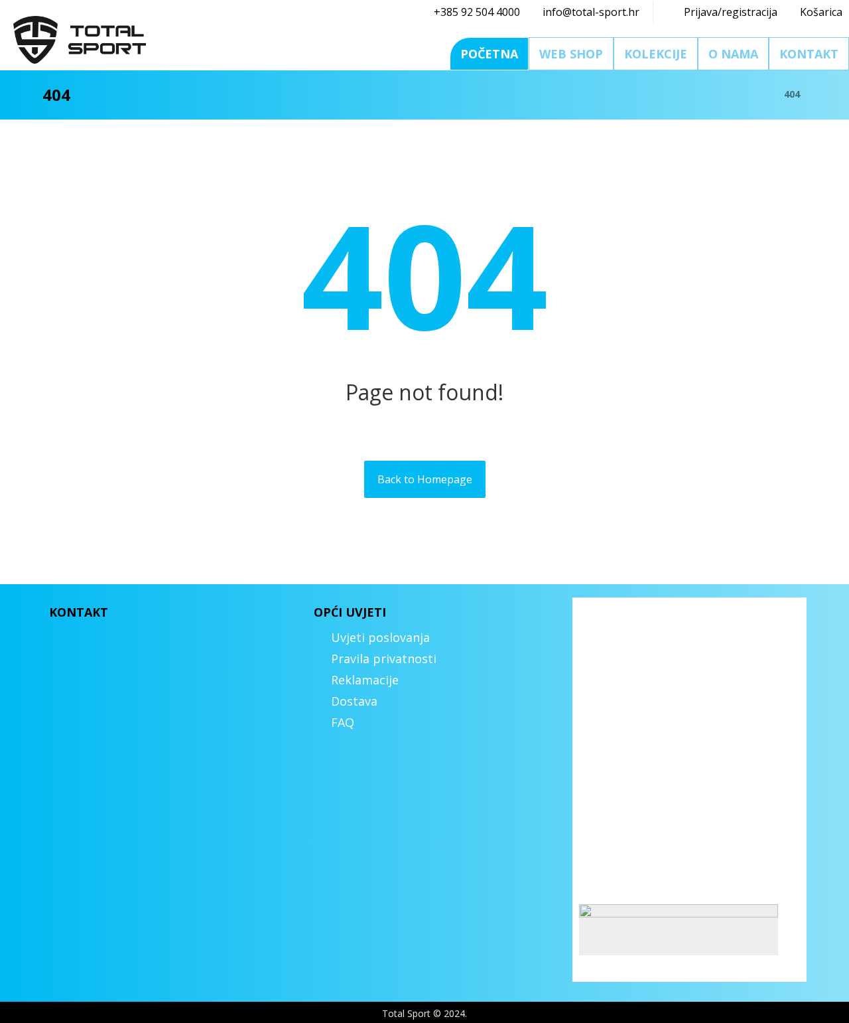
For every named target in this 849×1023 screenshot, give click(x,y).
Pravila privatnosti (383, 659)
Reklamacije (365, 680)
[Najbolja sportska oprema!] (79, 40)
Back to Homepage (424, 479)
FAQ (342, 722)
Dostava (354, 701)
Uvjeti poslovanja (380, 637)
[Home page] (757, 94)
